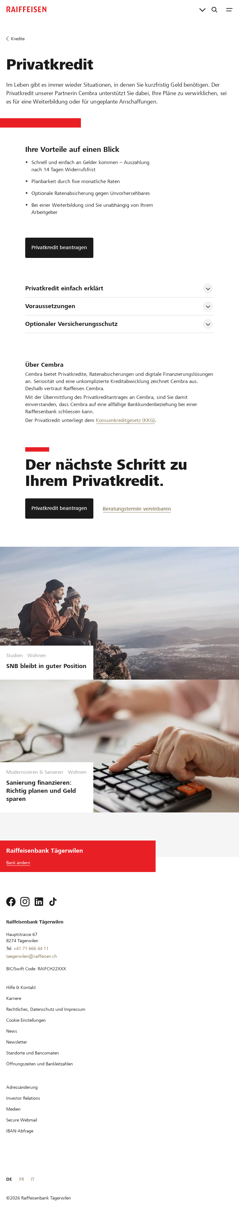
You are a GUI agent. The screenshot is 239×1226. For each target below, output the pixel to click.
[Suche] (214, 9)
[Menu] (229, 9)
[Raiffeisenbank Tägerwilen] (26, 9)
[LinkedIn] (39, 901)
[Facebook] (11, 901)
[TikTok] (53, 901)
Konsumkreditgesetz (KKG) (125, 420)
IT (32, 1179)
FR (21, 1179)
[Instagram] (25, 901)
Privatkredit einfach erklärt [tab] (64, 288)
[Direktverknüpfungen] (202, 9)
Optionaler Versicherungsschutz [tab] (71, 323)
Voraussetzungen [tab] (50, 306)
